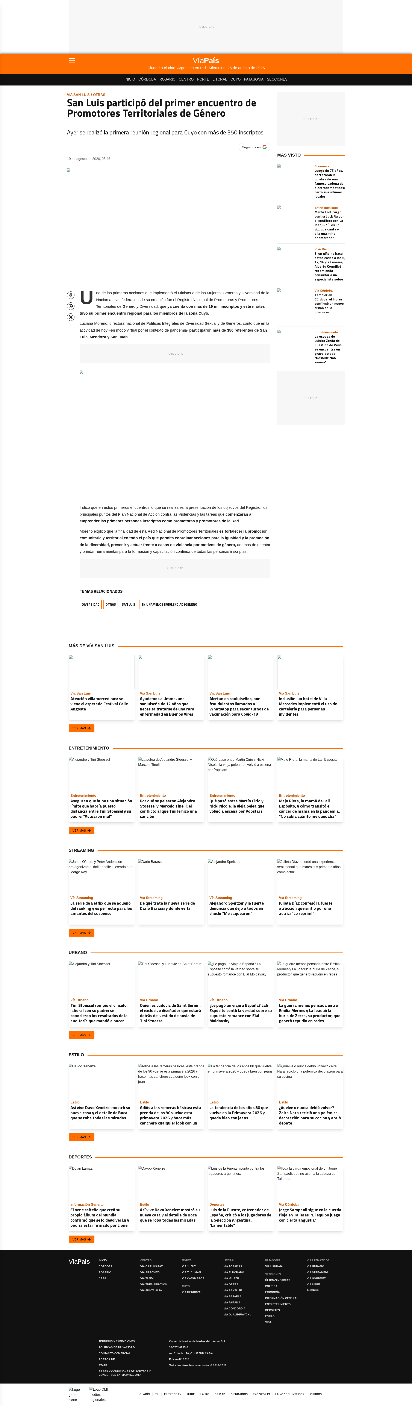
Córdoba (147, 79)
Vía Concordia (234, 1308)
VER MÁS (79, 728)
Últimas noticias (277, 1280)
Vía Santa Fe (233, 1290)
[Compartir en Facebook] (70, 295)
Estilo (270, 1316)
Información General (281, 1298)
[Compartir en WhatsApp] (70, 306)
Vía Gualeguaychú (238, 1314)
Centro (186, 79)
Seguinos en (251, 147)
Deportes (272, 1310)
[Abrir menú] (108, 60)
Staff (103, 1365)
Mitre (191, 1394)
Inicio (130, 79)
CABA (103, 1278)
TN (157, 1394)
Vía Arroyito (150, 1272)
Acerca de (107, 1359)
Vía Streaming (317, 1272)
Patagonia (254, 79)
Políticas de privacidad (117, 1347)
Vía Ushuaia (274, 1266)
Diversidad (91, 604)
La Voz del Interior (289, 1394)
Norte (203, 79)
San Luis (128, 604)
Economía (272, 1292)
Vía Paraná (232, 1302)
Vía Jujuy (189, 1266)
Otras (99, 95)
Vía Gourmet (316, 1278)
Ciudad (220, 1394)
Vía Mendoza (191, 1292)
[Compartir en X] (70, 317)
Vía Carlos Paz (151, 1266)
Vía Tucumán (191, 1272)
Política (271, 1286)
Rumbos (313, 1290)
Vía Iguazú (231, 1278)
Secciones (277, 79)
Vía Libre (313, 1284)
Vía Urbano (315, 1266)
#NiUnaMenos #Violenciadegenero (169, 604)
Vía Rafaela (232, 1296)
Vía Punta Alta (151, 1290)
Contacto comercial (114, 1353)
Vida (268, 1322)
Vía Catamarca (193, 1278)
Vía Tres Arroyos (153, 1284)
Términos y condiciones (117, 1341)
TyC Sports (261, 1394)
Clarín (144, 1394)
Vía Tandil (147, 1278)
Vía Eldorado (234, 1272)
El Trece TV (172, 1394)
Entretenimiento (278, 1304)
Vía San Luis (78, 95)
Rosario (167, 79)
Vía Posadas (233, 1266)
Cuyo (235, 79)
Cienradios (239, 1394)
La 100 (204, 1394)
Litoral (220, 79)
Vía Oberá (231, 1284)
